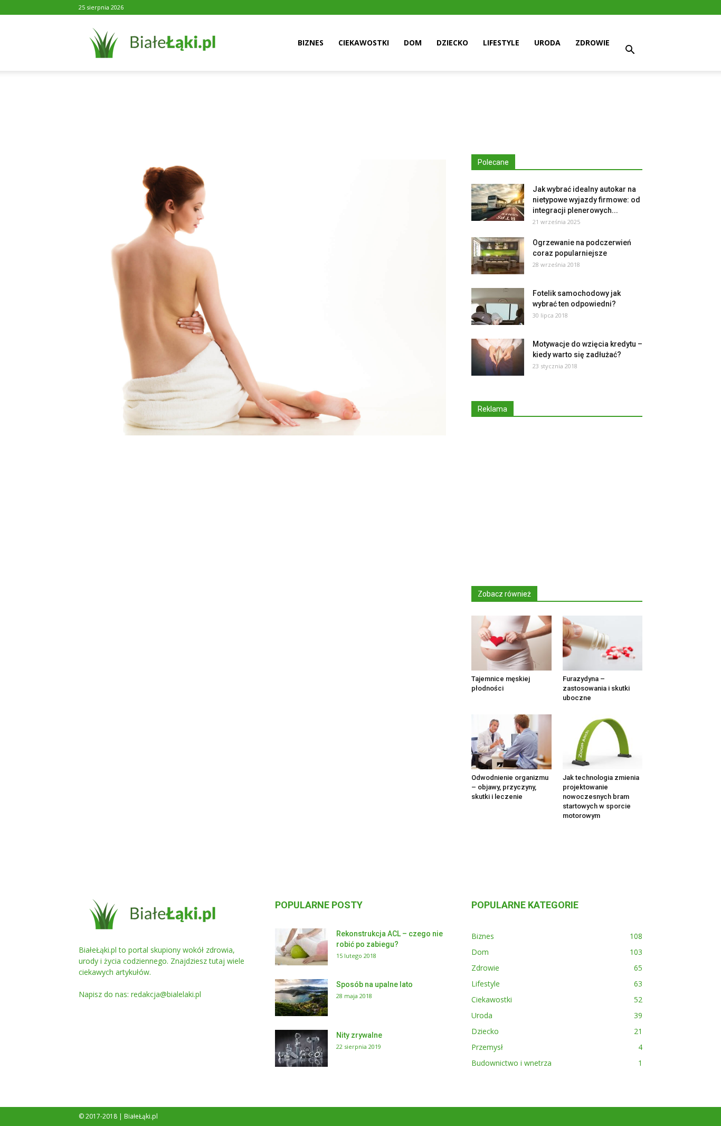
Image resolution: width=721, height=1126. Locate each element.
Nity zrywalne (359, 1035)
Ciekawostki (363, 43)
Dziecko (452, 43)
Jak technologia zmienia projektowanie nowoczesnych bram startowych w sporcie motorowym (601, 797)
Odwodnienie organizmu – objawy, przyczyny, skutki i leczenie (509, 787)
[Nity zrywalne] (301, 1048)
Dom (413, 43)
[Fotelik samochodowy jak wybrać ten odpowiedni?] (497, 306)
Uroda (547, 43)
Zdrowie (592, 43)
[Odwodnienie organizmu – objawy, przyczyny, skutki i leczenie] (511, 741)
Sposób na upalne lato (374, 984)
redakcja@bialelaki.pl (166, 994)
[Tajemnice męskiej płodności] (511, 643)
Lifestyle (501, 43)
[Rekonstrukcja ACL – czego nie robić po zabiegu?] (301, 946)
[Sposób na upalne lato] (301, 997)
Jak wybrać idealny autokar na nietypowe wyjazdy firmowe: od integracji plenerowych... (586, 200)
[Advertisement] (360, 107)
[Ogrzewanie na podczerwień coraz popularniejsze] (497, 255)
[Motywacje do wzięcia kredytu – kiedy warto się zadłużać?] (497, 357)
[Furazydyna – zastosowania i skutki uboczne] (603, 643)
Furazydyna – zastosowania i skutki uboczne (596, 688)
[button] (629, 51)
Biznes (311, 43)
